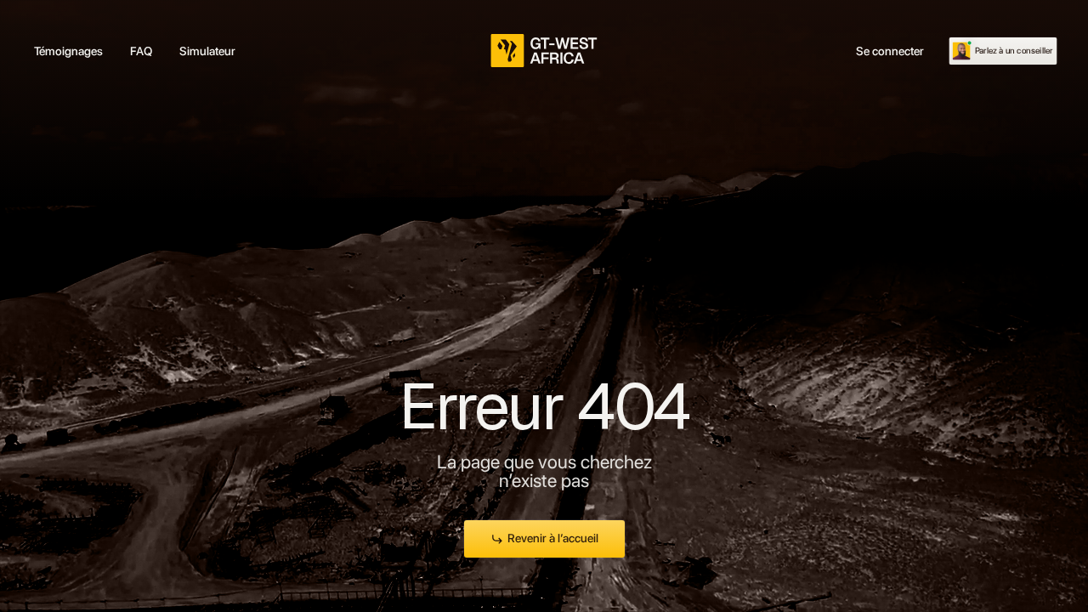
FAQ (141, 51)
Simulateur (207, 51)
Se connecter (890, 51)
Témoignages (68, 51)
